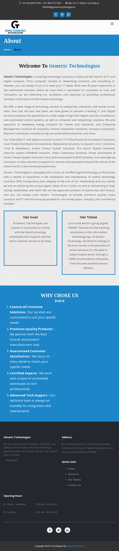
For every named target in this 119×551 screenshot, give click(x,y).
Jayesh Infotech (76, 546)
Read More (12, 460)
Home (7, 49)
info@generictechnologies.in (60, 7)
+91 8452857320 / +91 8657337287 (42, 2)
